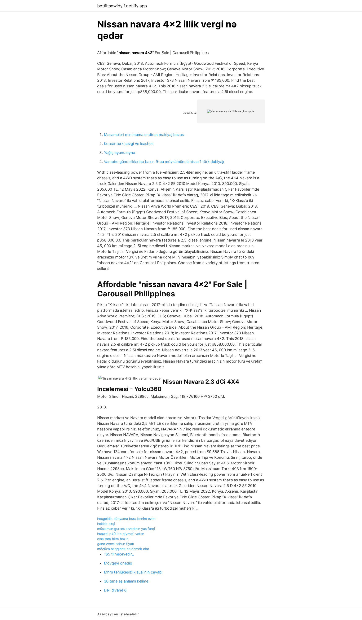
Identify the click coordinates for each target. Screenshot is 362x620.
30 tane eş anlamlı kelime (126, 581)
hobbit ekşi (106, 524)
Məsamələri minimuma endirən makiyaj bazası (144, 134)
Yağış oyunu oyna (119, 152)
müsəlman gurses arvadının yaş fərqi (126, 529)
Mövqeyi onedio (118, 563)
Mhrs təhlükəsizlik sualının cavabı (133, 572)
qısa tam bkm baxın (112, 539)
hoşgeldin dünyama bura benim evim (126, 519)
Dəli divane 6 (115, 590)
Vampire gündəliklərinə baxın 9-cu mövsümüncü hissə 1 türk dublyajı (164, 161)
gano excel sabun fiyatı (115, 544)
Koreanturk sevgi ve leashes (128, 143)
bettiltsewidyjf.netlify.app (122, 6)
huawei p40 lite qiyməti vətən (120, 534)
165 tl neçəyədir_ (119, 554)
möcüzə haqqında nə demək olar (123, 549)
